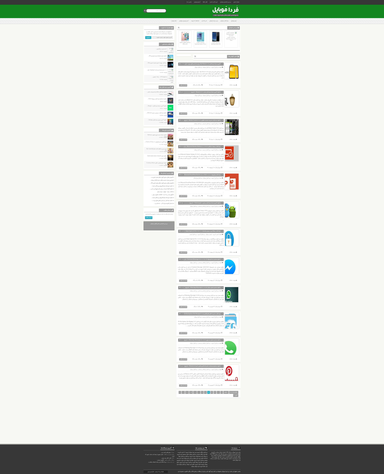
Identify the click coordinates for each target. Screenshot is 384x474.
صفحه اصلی (236, 2)
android (206, 458)
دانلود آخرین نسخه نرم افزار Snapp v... (157, 106)
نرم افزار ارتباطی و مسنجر (204, 206)
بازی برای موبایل (188, 458)
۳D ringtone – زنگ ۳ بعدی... (159, 77)
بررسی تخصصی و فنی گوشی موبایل (159, 223)
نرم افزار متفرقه (206, 67)
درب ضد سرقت (170, 462)
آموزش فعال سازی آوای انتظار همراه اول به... (161, 177)
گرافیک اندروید (195, 21)
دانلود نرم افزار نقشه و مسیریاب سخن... (157, 92)
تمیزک (172, 452)
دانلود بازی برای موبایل (198, 458)
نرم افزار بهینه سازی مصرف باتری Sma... (157, 63)
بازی (178, 464)
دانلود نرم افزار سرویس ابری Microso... (156, 113)
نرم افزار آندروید (215, 67)
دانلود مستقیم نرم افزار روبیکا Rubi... (157, 99)
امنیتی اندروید (216, 234)
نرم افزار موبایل (224, 21)
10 (195, 392)
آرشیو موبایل (197, 2)
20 (187, 392)
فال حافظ (205, 2)
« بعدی (226, 392)
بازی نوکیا (198, 462)
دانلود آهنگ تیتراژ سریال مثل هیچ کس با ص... (161, 189)
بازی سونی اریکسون (181, 460)
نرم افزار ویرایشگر (198, 178)
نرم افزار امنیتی (193, 234)
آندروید (195, 460)
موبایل (192, 466)
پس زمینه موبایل (214, 21)
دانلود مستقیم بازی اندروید (183, 454)
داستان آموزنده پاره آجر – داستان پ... (163, 203)
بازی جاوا (205, 466)
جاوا (193, 460)
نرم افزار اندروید (189, 462)
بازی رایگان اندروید (201, 454)
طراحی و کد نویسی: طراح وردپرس (156, 471)
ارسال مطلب (149, 217)
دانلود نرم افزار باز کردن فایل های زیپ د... (162, 200)
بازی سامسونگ (199, 456)
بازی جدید (181, 458)
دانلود (194, 462)
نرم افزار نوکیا (181, 456)
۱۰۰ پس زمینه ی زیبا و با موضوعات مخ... (157, 70)
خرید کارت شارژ (214, 2)
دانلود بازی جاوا (204, 462)
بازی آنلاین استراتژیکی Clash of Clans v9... (156, 142)
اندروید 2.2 (186, 452)
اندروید (201, 466)
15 (191, 392)
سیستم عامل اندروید (199, 464)
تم (192, 458)
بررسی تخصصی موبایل (225, 2)
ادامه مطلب (182, 85)
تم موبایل (205, 456)
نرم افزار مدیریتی (206, 123)
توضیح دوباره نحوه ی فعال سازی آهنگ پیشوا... (161, 180)
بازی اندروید (182, 462)
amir (173, 458)
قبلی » (235, 395)
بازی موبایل (233, 21)
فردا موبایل (188, 460)
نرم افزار (187, 456)
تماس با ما (189, 2)
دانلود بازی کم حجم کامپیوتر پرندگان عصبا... (162, 186)
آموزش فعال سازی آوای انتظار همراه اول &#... (161, 183)
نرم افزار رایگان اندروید (202, 452)
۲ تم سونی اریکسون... (161, 49)
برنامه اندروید (193, 456)
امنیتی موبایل (209, 234)
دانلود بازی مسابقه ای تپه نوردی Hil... (157, 56)
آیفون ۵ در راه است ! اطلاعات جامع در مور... (162, 194)
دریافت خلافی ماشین (169, 460)
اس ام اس (204, 21)
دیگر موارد (174, 21)
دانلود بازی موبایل (191, 464)
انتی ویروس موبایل (184, 21)
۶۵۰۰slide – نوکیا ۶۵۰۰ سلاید (165, 191)
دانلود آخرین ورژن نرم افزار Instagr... (157, 120)
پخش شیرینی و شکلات (169, 454)
